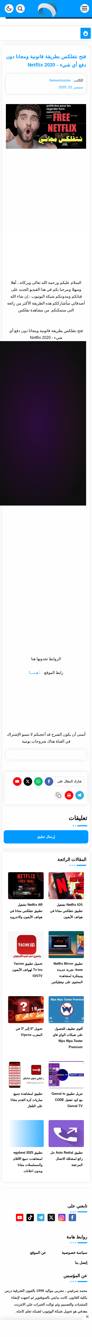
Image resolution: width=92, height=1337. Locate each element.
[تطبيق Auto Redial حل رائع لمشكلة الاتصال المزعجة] (66, 1133)
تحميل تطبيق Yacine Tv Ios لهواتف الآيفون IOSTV (27, 970)
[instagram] (62, 1217)
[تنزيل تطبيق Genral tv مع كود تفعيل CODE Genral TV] (66, 1074)
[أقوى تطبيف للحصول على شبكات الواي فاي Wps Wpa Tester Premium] (66, 1009)
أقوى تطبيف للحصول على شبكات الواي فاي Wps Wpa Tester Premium (68, 1038)
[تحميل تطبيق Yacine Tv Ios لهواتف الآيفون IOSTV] (25, 944)
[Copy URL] (58, 795)
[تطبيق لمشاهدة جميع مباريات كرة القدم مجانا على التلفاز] (25, 1074)
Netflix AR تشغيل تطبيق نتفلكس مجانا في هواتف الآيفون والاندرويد (26, 911)
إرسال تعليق (46, 837)
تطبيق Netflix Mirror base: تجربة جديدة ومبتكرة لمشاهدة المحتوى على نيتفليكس (67, 973)
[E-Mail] (17, 781)
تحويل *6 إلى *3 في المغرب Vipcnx (29, 1032)
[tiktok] (30, 1217)
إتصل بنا (81, 1262)
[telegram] (40, 1217)
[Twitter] (28, 781)
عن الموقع (38, 1252)
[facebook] (72, 1217)
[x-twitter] (51, 1217)
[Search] (20, 8)
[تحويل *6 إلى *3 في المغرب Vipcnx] (25, 1009)
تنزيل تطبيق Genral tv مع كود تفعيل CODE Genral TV (67, 1100)
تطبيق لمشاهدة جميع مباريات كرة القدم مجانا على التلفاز (26, 1100)
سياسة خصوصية (74, 1252)
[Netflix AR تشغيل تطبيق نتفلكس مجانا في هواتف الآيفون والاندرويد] (25, 885)
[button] (9, 8)
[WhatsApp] (38, 781)
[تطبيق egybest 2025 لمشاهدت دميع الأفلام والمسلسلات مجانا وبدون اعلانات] (25, 1133)
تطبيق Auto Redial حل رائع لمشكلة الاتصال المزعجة (66, 1159)
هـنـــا (33, 672)
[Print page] (69, 795)
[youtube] (19, 1217)
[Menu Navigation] (77, 8)
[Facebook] (49, 781)
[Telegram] (79, 795)
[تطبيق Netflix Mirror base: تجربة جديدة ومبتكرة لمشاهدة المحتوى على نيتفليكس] (66, 944)
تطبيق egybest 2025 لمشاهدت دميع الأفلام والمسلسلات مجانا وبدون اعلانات (27, 1162)
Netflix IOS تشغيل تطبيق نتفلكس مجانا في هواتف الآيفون (66, 911)
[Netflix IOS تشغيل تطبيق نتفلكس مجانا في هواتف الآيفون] (66, 885)
